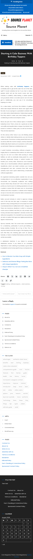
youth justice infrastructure (12, 12)
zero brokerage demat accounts (16, 5)
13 (16, 530)
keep (14, 387)
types (16, 404)
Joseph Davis (16, 76)
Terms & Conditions (10, 343)
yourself (26, 12)
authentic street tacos (20, 359)
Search (28, 35)
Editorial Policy (9, 332)
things (5, 404)
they (26, 400)
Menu (5, 35)
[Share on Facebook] (8, 276)
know (20, 387)
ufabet (23, 404)
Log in (6, 420)
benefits (5, 363)
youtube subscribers (16, 7)
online (10, 390)
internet (23, 383)
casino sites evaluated (10, 366)
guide (25, 373)
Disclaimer (8, 328)
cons (20, 369)
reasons (18, 393)
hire (11, 376)
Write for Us (8, 347)
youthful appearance (16, 10)
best (12, 363)
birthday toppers (15, 284)
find (12, 373)
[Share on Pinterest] (25, 276)
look (4, 390)
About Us (7, 317)
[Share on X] (12, 276)
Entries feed (8, 424)
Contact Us (8, 325)
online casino (19, 390)
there (14, 400)
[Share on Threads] (6, 280)
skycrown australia (8, 397)
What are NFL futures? (9, 294)
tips (11, 404)
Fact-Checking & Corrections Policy (15, 336)
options (5, 393)
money (3, 286)
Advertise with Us (9, 321)
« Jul (3, 544)
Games (18, 373)
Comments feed (9, 427)
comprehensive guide (9, 369)
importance (6, 383)
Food (3, 73)
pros (11, 393)
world (16, 407)
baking (8, 284)
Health (5, 376)
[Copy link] (10, 280)
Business (26, 363)
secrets (25, 393)
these (21, 400)
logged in (12, 304)
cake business (25, 284)
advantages (6, 359)
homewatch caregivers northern (13, 380)
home (23, 376)
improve (15, 383)
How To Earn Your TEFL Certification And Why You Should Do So (25, 294)
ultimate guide (7, 407)
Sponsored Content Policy (12, 340)
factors (27, 369)
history (17, 376)
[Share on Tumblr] (2, 280)
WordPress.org (9, 431)
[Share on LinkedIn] (16, 276)
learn (26, 387)
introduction (7, 387)
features (5, 373)
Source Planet (16, 26)
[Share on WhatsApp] (20, 276)
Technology (6, 400)
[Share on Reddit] (29, 276)
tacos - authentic (22, 397)
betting (18, 363)
